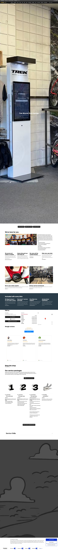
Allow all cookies (51, 539)
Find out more (31, 288)
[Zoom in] (52, 322)
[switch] (23, 548)
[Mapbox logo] (39, 324)
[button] (45, 319)
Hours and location (28, 226)
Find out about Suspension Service (29, 424)
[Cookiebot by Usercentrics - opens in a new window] (5, 548)
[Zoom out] (52, 323)
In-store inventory (36, 226)
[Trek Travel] (17, 0)
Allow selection (51, 542)
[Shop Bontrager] (10, 0)
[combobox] (53, 2)
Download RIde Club (32, 305)
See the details (31, 257)
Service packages (21, 226)
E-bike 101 (6, 288)
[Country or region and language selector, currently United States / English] (54, 0)
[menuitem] (11, 2)
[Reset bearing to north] (52, 324)
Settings (40, 548)
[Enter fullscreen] (52, 314)
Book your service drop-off (8, 259)
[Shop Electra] (6, 0)
